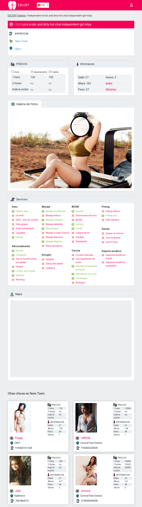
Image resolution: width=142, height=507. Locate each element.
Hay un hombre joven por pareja (26, 260)
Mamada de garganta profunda (86, 268)
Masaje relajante (54, 241)
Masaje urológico (54, 219)
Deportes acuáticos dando (115, 257)
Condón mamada (84, 255)
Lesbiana (50, 268)
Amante (79, 211)
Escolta (19, 250)
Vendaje (80, 237)
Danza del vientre (54, 263)
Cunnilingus (81, 278)
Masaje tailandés (54, 224)
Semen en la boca (114, 233)
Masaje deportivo (54, 237)
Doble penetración (25, 228)
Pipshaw (20, 275)
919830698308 (89, 500)
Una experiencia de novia (85, 260)
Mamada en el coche (86, 274)
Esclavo (79, 224)
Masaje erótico (53, 215)
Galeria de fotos (27, 104)
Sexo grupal (22, 224)
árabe (109, 83)
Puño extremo (112, 219)
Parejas (19, 266)
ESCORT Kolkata (17, 15)
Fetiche (19, 237)
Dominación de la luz (86, 215)
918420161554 (23, 447)
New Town (21, 41)
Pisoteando (81, 241)
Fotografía (21, 255)
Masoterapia (52, 228)
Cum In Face (112, 242)
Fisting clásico (113, 211)
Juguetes (20, 232)
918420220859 (89, 447)
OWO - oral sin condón (27, 219)
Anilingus (80, 282)
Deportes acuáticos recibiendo (115, 264)
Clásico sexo (22, 211)
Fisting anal (111, 215)
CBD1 (17, 49)
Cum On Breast (113, 237)
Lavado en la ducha (25, 271)
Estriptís (50, 259)
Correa (79, 228)
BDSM (79, 219)
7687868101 (22, 500)
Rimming (20, 279)
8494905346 (22, 33)
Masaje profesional (55, 211)
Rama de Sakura (54, 245)
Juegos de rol (83, 232)
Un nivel (20, 215)
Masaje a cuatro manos (57, 232)
